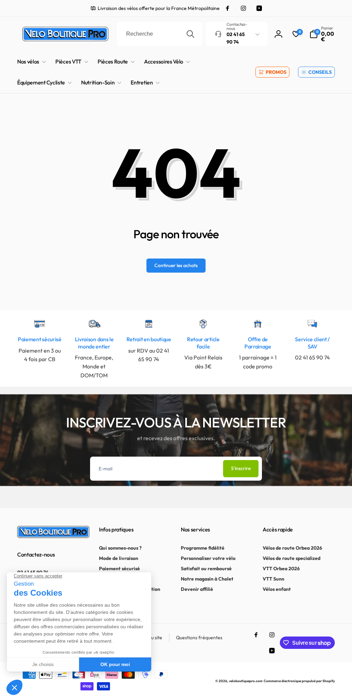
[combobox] (159, 34)
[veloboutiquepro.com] (53, 535)
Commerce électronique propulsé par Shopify (299, 681)
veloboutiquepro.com (246, 681)
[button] (322, 34)
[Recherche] (190, 34)
